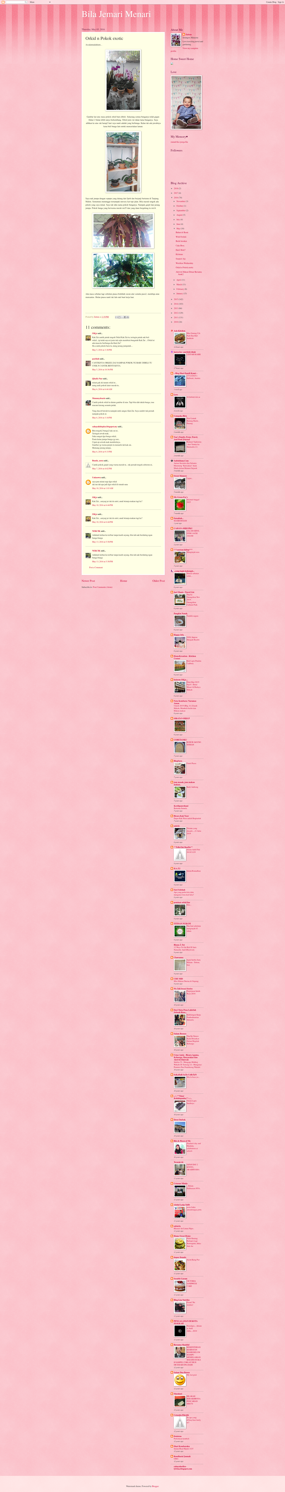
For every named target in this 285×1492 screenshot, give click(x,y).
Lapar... (190, 478)
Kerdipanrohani (181, 805)
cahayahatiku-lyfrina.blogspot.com (183, 1467)
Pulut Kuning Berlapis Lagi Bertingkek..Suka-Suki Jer (194, 1242)
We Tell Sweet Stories (183, 988)
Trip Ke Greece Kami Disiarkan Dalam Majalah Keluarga (193, 1040)
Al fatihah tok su (193, 397)
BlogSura (178, 760)
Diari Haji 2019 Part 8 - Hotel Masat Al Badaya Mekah (194, 686)
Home (123, 581)
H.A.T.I (177, 868)
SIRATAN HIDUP (182, 718)
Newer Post (88, 581)
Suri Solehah (179, 889)
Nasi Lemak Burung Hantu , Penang (193, 421)
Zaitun (189, 34)
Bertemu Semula (180, 808)
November (181, 201)
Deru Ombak (180, 1119)
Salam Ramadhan (194, 871)
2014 (176, 303)
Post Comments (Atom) (103, 587)
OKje (94, 333)
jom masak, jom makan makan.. (184, 783)
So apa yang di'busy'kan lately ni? (194, 1420)
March (179, 284)
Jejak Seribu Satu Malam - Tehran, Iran (194, 962)
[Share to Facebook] (125, 317)
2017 (176, 193)
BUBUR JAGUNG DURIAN (194, 743)
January (179, 293)
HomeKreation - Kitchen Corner (185, 657)
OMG (176, 1458)
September (181, 210)
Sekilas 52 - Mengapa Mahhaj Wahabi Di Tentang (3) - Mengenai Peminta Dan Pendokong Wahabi (188, 1064)
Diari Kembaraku (182, 1446)
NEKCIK (96, 531)
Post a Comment (96, 567)
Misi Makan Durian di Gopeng (186, 981)
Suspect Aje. (181, 258)
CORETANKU (180, 739)
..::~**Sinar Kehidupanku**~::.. (183, 1097)
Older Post (158, 581)
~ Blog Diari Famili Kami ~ (185, 373)
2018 (176, 188)
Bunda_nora (97, 460)
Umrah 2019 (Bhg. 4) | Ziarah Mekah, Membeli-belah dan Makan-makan (185, 708)
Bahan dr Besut (182, 232)
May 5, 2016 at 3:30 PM (102, 349)
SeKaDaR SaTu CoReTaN (185, 1074)
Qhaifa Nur (97, 378)
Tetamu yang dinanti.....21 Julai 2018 (194, 831)
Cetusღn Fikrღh (181, 1415)
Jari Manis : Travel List (184, 592)
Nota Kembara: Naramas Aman (185, 702)
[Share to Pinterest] (127, 317)
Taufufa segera (192, 616)
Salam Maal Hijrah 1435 (183, 1448)
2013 (176, 308)
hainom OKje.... (181, 679)
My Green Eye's (181, 497)
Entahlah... (178, 518)
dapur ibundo (180, 1257)
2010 (176, 321)
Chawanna (178, 957)
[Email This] (116, 317)
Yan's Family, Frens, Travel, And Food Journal (186, 438)
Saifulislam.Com (181, 460)
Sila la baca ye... (193, 1077)
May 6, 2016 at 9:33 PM (102, 451)
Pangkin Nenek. (181, 613)
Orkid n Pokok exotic (184, 267)
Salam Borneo (180, 1033)
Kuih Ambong (192, 787)
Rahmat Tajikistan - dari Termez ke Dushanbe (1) (194, 444)
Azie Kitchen (179, 330)
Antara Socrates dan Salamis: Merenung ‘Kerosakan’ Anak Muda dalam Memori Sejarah (185, 465)
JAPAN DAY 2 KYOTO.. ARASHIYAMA (193, 1167)
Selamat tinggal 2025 (193, 500)
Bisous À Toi (179, 944)
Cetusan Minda (180, 1183)
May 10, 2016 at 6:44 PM (102, 505)
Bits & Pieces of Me (182, 1140)
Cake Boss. (180, 245)
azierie (177, 825)
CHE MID (178, 978)
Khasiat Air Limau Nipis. (184, 1228)
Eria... (189, 904)
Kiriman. (179, 254)
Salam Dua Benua (182, 1372)
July (178, 219)
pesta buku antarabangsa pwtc (194, 1208)
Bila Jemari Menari (116, 14)
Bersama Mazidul (181, 1344)
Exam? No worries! (191, 1303)
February (180, 289)
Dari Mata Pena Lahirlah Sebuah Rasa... (185, 1011)
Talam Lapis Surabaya (192, 1102)
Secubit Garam (180, 1278)
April (178, 279)
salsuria (177, 1226)
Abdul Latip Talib (182, 1204)
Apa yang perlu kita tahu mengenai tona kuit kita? (184, 893)
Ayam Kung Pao (193, 1259)
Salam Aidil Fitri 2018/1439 (193, 850)
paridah (95, 358)
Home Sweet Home (182, 1235)
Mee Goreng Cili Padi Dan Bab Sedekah (193, 336)
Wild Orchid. (181, 236)
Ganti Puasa (191, 763)
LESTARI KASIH (194, 354)
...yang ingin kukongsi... (184, 571)
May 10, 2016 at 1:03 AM (102, 488)
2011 (176, 317)
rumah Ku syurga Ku (179, 141)
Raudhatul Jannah (182, 1456)
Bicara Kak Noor (181, 815)
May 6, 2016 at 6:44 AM (102, 389)
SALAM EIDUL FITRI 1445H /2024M (193, 533)
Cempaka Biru (180, 415)
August (179, 214)
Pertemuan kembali (181, 1438)
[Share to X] (122, 317)
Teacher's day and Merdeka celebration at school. (194, 1147)
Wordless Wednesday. (184, 263)
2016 (176, 197)
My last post (192, 1374)
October (180, 205)
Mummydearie (98, 398)
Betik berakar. (181, 241)
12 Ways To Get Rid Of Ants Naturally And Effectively (185, 948)
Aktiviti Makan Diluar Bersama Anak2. (189, 273)
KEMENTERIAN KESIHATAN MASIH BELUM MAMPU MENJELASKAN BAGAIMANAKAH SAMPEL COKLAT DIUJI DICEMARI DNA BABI (187, 1356)
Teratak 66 (178, 1162)
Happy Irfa (179, 634)
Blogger (155, 1486)
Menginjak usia (193, 552)
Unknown (96, 477)
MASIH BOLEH (180, 520)
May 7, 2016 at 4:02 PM (102, 468)
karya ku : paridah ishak (185, 351)
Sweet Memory (180, 475)
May (178, 228)
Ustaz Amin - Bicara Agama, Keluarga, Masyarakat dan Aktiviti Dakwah (186, 1057)
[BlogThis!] (119, 317)
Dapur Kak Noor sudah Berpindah (187, 818)
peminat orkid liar (182, 902)
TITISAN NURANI (182, 923)
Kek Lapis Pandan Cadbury (194, 662)
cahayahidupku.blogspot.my (104, 426)
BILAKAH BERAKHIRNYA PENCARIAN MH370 (193, 1400)
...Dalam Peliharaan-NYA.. (194, 1187)
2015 (176, 299)
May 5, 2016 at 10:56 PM (102, 369)
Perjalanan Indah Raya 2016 (193, 992)
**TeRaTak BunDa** (183, 847)
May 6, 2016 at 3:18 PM (102, 417)
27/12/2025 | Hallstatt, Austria (193, 376)
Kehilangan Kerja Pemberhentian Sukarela (194, 1017)
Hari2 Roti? (180, 249)
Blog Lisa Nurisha (182, 1299)
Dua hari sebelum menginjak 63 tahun (194, 928)
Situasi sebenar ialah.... (193, 574)
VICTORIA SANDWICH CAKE (192, 1283)
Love (176, 394)
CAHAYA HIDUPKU (183, 528)
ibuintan (178, 1436)
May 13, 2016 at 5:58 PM (102, 541)
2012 (176, 312)
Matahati (178, 1393)
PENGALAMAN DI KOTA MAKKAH (186, 1322)
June (178, 224)
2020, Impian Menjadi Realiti (193, 638)
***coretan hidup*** (183, 549)
